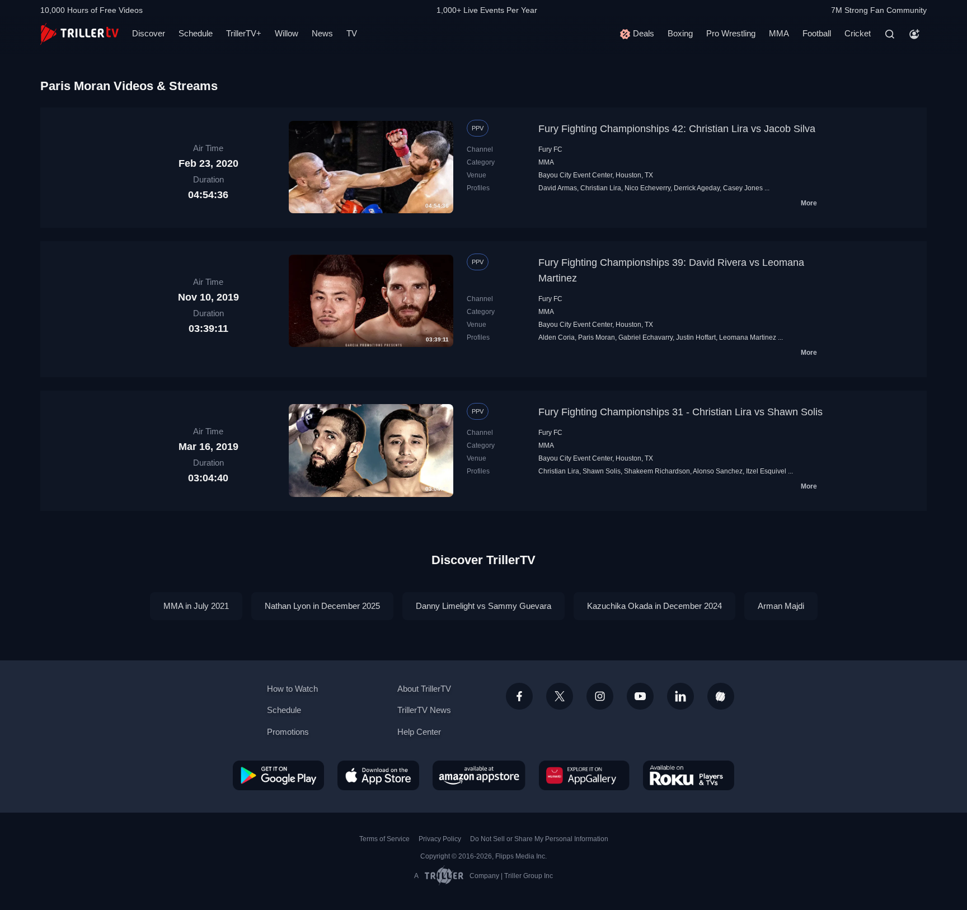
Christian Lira (600, 188)
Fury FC (550, 149)
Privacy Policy (440, 839)
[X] (559, 696)
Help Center (419, 732)
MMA (779, 33)
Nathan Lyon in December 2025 (322, 606)
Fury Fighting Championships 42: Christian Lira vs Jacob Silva (676, 128)
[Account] (914, 34)
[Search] (889, 34)
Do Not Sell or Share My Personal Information (539, 839)
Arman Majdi (781, 606)
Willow (286, 33)
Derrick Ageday (697, 188)
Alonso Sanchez (718, 471)
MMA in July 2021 (196, 606)
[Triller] (720, 696)
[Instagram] (599, 696)
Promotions (288, 732)
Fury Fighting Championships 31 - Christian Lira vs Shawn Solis (680, 412)
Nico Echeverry (647, 188)
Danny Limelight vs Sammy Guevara (483, 606)
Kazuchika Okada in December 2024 (654, 606)
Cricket (857, 33)
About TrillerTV (424, 688)
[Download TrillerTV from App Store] (378, 775)
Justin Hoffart (696, 337)
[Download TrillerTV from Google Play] (278, 775)
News (322, 33)
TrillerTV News (424, 710)
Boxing (680, 33)
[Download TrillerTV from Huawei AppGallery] (584, 775)
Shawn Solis (602, 471)
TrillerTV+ (243, 33)
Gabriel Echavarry (645, 337)
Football (816, 33)
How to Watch (292, 688)
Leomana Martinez (747, 337)
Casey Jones (743, 188)
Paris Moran (596, 337)
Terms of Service (384, 839)
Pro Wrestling (730, 33)
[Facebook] (519, 696)
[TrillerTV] (79, 34)
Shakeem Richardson (657, 471)
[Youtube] (640, 696)
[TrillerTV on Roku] (688, 775)
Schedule (196, 33)
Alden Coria (556, 337)
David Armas (557, 188)
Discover (148, 33)
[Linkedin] (680, 696)
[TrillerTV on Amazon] (479, 775)
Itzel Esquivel (766, 471)
